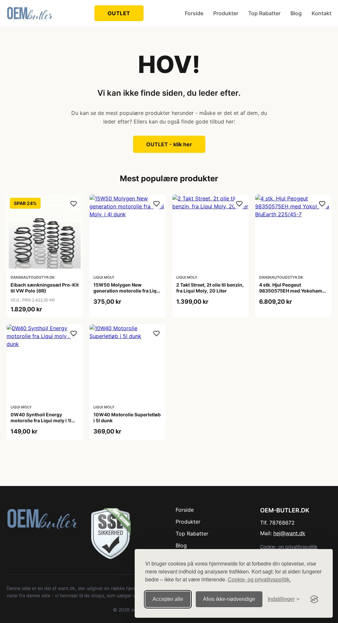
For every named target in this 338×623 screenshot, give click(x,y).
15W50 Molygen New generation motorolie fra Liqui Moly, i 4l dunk (127, 290)
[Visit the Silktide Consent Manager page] (314, 599)
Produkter (225, 13)
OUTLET (119, 13)
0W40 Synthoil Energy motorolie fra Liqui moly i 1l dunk (41, 420)
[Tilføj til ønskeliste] (74, 204)
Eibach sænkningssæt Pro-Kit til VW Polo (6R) (45, 288)
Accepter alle (167, 599)
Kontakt (321, 13)
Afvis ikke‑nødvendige (229, 599)
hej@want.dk (289, 533)
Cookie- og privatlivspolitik (289, 546)
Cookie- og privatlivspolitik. (259, 579)
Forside (194, 13)
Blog (296, 13)
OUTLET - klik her (169, 144)
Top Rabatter (264, 13)
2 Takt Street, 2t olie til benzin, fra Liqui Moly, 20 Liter (210, 288)
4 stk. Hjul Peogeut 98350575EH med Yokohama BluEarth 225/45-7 (292, 290)
